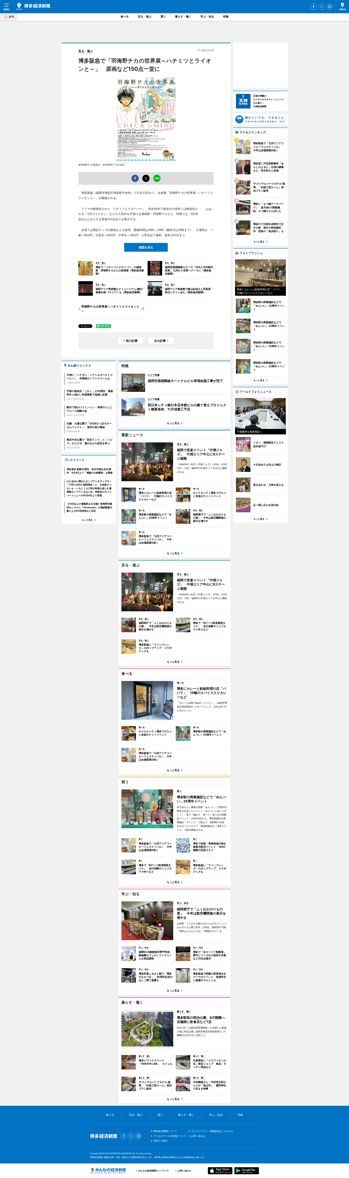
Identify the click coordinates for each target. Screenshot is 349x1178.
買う (163, 16)
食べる (125, 16)
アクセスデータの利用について (169, 1136)
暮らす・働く (183, 16)
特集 (226, 16)
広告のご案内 (160, 1140)
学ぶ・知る (207, 16)
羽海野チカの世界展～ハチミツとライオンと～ (110, 309)
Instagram (329, 7)
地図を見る (146, 247)
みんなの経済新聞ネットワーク (108, 1170)
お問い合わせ (198, 1136)
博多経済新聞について (165, 1131)
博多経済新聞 (33, 6)
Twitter (321, 7)
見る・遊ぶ (144, 16)
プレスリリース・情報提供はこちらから (212, 1131)
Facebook (313, 7)
